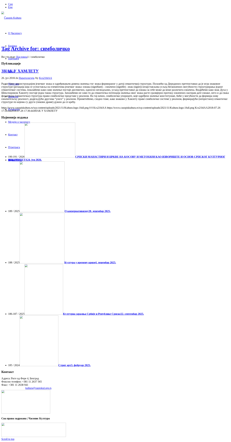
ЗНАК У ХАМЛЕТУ (20, 71)
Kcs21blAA (45, 78)
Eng (10, 7)
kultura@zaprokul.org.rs (38, 388)
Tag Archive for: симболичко (35, 48)
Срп (10, 4)
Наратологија (26, 78)
